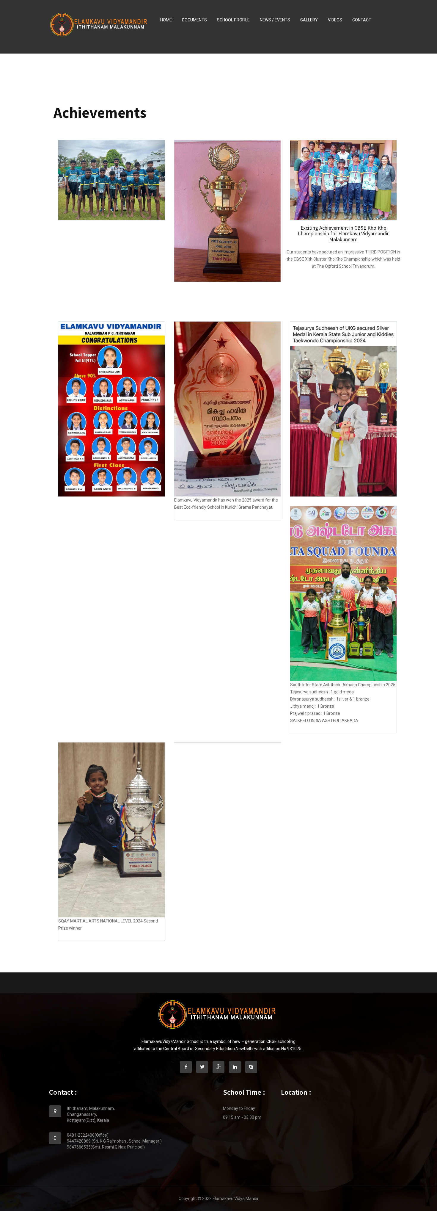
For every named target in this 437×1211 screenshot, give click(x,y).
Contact (361, 20)
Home (166, 20)
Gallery (309, 20)
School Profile (233, 20)
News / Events (275, 20)
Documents (194, 20)
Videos (335, 20)
